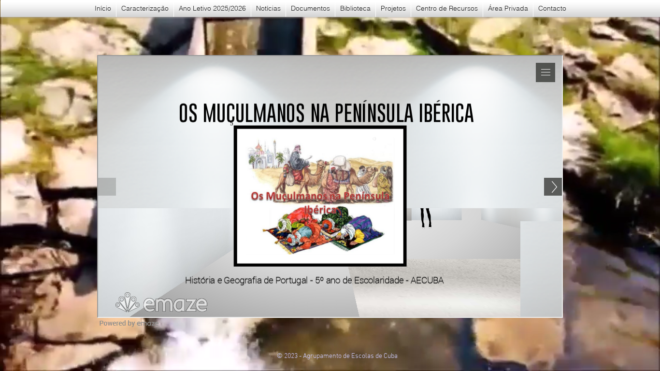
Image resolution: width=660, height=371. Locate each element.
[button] (310, 8)
